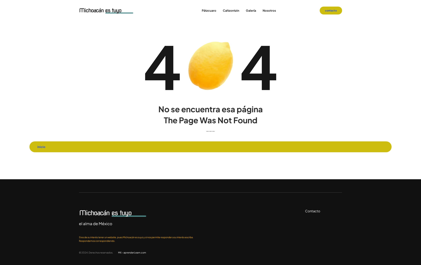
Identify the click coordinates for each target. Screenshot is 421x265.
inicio (41, 147)
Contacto (312, 211)
